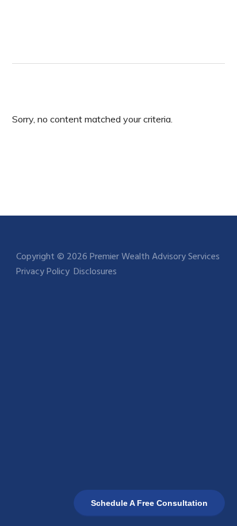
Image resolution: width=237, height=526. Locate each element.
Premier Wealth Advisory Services (155, 256)
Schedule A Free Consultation (149, 503)
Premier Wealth (52, 25)
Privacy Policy (43, 271)
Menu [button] (211, 25)
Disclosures (95, 271)
